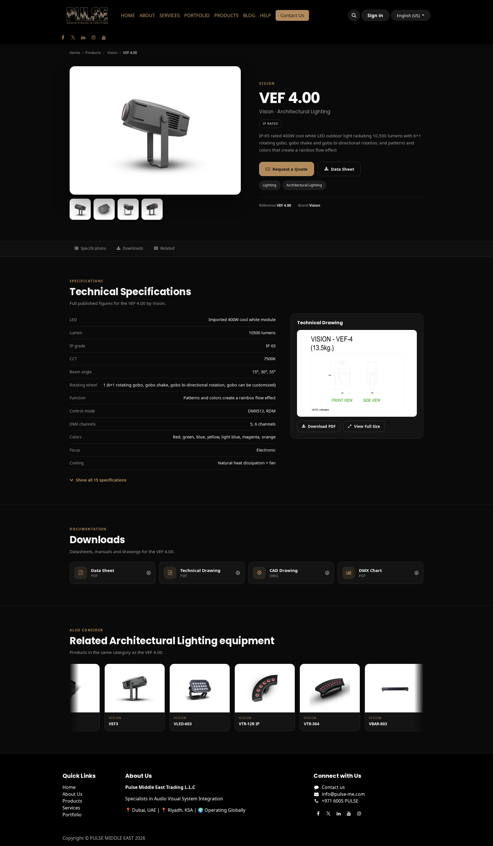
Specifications (93, 248)
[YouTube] (103, 37)
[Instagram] (93, 37)
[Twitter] (73, 37)
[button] (354, 15)
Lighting (269, 185)
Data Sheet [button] (342, 169)
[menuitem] (128, 15)
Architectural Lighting (304, 185)
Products (93, 52)
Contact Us (292, 15)
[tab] (80, 209)
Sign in (375, 15)
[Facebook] (62, 37)
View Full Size (367, 426)
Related (167, 248)
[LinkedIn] (83, 37)
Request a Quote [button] (290, 169)
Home (75, 52)
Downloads (133, 248)
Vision (112, 52)
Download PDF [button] (322, 426)
